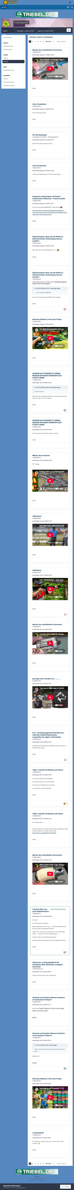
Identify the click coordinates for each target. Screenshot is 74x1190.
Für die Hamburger (39, 135)
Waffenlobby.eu (38, 969)
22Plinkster (36, 516)
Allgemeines (37, 52)
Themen (5, 58)
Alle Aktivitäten (7, 37)
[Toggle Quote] (35, 288)
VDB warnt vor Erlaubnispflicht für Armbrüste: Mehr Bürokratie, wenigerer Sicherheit (47, 964)
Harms (51, 1045)
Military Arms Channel (41, 455)
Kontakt (37, 1176)
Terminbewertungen (9, 85)
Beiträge (5, 61)
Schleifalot (53, 387)
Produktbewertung (8, 70)
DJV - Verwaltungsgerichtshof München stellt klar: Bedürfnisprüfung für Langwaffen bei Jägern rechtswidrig (48, 735)
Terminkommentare (8, 82)
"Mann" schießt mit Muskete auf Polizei (47, 770)
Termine (5, 78)
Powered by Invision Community (37, 1180)
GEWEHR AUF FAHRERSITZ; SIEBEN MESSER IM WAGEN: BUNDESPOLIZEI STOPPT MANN (47, 376)
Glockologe (53, 288)
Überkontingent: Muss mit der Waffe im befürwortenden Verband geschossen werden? (47, 239)
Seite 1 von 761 (61, 41)
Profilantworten (7, 49)
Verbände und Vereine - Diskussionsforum (46, 137)
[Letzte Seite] (53, 41)
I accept (66, 1186)
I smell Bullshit (38, 1133)
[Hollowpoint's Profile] (69, 30)
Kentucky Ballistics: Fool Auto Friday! (47, 319)
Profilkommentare (8, 46)
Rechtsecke (37, 243)
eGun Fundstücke (39, 104)
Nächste (48, 41)
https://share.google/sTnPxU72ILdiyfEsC (44, 833)
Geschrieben (43, 55)
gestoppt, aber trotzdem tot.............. (46, 679)
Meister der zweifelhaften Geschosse (47, 50)
